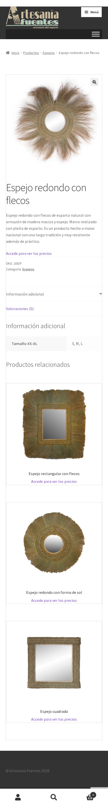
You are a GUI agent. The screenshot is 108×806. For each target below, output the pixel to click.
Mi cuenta (18, 797)
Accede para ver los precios (29, 253)
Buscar (54, 797)
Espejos (49, 52)
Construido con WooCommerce (32, 777)
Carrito (83, 793)
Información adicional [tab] (25, 294)
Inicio (15, 52)
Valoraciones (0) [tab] (20, 308)
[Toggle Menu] (96, 34)
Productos (31, 52)
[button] (94, 82)
